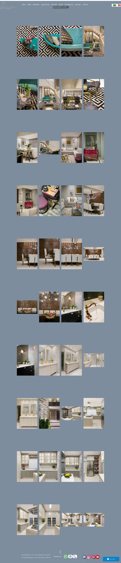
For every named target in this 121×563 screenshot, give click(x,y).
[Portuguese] (114, 5)
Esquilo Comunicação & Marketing (78, 561)
